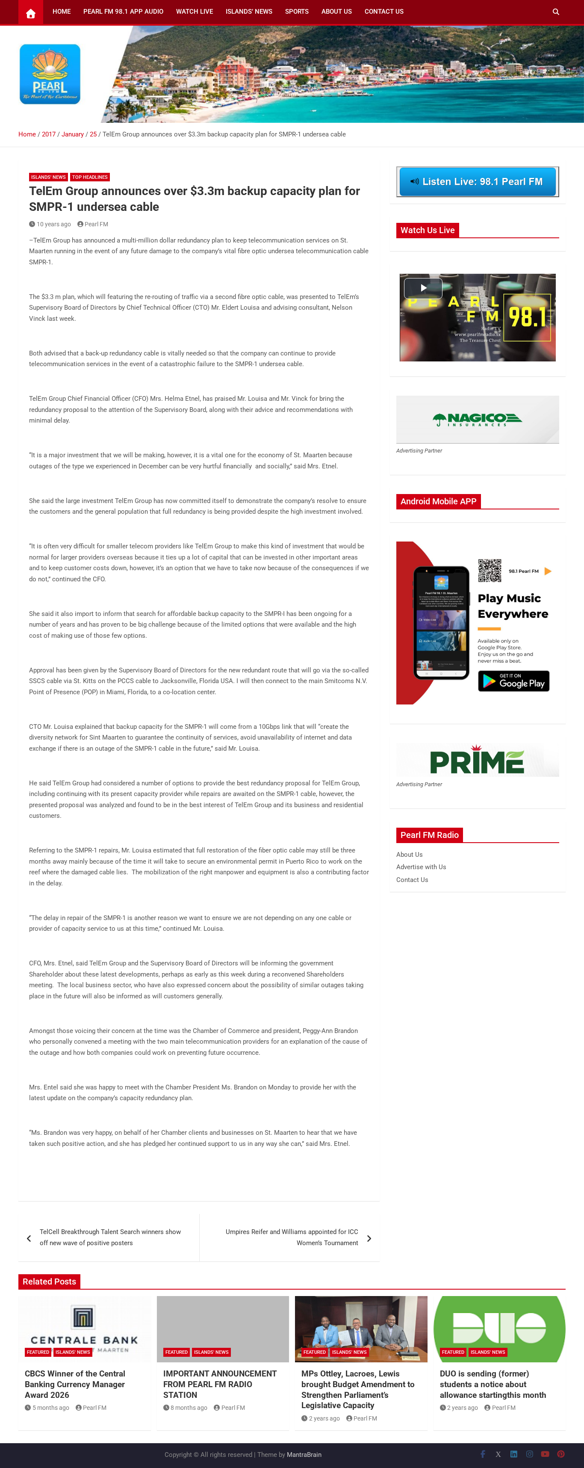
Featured (38, 1352)
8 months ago (189, 1407)
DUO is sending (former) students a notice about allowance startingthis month (493, 1384)
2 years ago (324, 1418)
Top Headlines (90, 177)
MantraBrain (304, 1455)
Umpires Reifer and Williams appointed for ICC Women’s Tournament (292, 1237)
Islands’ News (249, 11)
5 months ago (50, 1407)
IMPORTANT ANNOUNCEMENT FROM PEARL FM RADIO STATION (220, 1384)
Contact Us (384, 11)
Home (62, 11)
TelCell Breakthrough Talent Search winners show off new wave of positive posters (110, 1237)
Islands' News (48, 177)
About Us (336, 11)
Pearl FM (96, 224)
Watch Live (194, 11)
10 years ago (54, 224)
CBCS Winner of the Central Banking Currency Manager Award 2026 (75, 1384)
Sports (297, 11)
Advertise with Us (421, 867)
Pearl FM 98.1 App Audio (123, 11)
